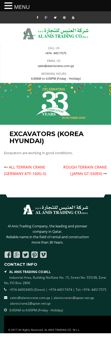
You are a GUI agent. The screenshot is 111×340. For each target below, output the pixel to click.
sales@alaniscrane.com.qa (56, 66)
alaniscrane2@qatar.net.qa (30, 303)
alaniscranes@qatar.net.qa (74, 297)
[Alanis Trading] (55, 33)
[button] (9, 6)
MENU (22, 7)
